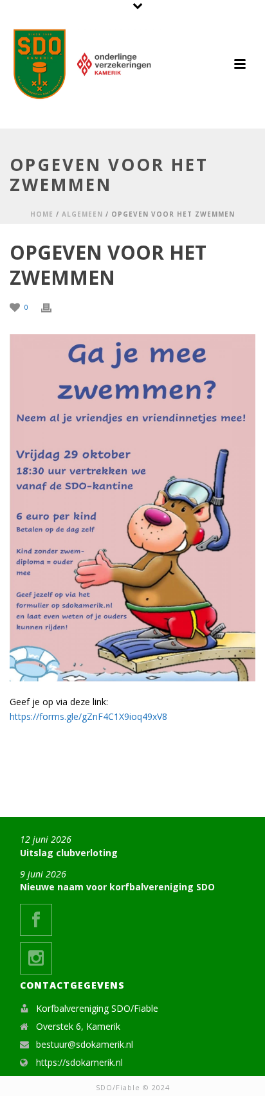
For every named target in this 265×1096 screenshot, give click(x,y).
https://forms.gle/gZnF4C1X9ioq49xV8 (88, 716)
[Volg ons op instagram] (36, 958)
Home (41, 214)
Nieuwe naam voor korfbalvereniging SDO (117, 887)
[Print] (52, 306)
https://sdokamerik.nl (79, 1062)
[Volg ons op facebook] (36, 920)
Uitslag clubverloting (69, 853)
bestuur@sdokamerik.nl (84, 1044)
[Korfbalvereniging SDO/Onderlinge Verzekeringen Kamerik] (87, 64)
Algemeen (82, 214)
